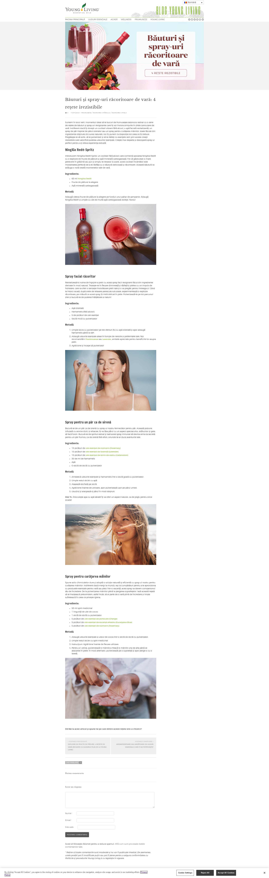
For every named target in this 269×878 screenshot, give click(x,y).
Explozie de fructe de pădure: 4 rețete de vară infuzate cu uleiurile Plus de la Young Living (87, 746)
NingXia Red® (84, 179)
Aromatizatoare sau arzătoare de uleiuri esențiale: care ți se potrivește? (134, 744)
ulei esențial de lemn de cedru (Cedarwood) (107, 455)
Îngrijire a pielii (119, 113)
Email (68, 820)
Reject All (205, 873)
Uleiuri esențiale (97, 20)
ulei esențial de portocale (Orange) (100, 619)
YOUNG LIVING (157, 20)
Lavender (106, 339)
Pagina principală (75, 20)
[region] (134, 873)
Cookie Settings (185, 873)
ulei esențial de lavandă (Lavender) (102, 452)
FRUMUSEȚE (141, 20)
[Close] (264, 873)
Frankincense (91, 339)
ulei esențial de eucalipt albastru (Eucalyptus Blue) (108, 622)
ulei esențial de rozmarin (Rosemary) (103, 448)
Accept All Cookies (226, 873)
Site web (69, 827)
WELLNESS (126, 20)
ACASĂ (114, 20)
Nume (68, 813)
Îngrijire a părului (102, 113)
